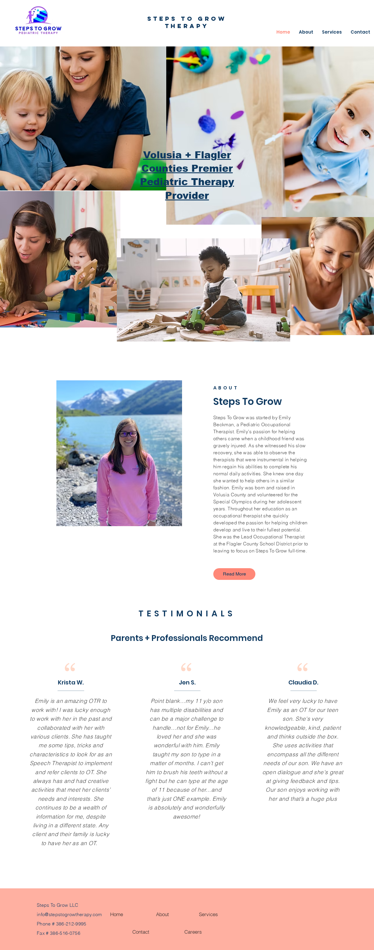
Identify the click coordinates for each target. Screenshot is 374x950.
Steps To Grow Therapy (187, 22)
